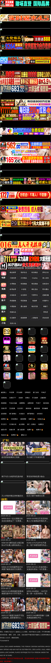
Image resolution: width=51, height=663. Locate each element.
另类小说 (13, 323)
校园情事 (24, 318)
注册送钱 (4, 398)
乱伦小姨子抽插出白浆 (36, 495)
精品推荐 (13, 272)
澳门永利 (36, 392)
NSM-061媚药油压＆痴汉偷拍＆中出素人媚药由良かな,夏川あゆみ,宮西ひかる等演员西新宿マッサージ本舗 (13, 546)
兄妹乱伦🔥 (5, 435)
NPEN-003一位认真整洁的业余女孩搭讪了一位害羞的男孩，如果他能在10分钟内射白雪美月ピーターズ (12, 521)
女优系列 (24, 295)
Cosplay (35, 278)
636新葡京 (14, 419)
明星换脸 (24, 301)
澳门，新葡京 (31, 424)
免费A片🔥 (39, 430)
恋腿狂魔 (45, 295)
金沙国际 (22, 424)
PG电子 (43, 392)
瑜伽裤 (34, 301)
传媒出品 (13, 312)
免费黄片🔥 (15, 435)
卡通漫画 (13, 306)
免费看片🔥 (5, 419)
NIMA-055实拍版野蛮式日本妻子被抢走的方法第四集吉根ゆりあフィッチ (12, 569)
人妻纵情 (35, 318)
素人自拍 (45, 278)
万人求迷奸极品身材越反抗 (12, 495)
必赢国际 (43, 398)
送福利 (21, 398)
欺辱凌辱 (13, 289)
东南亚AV (45, 284)
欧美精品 (35, 272)
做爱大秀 (4, 430)
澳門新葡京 (30, 414)
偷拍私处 (29, 408)
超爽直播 (30, 403)
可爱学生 (35, 295)
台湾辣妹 (13, 284)
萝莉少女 (45, 272)
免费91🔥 (30, 430)
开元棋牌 (19, 392)
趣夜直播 (37, 408)
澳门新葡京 (12, 414)
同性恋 (45, 312)
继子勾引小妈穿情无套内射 (12, 476)
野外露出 (45, 289)
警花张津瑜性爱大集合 (36, 476)
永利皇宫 (40, 414)
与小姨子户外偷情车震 (36, 457)
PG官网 (11, 392)
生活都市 (13, 318)
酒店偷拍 (46, 403)
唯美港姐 (35, 284)
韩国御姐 (24, 284)
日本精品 (24, 278)
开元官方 (4, 424)
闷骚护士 (45, 301)
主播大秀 (4, 408)
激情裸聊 (23, 419)
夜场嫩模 (45, 408)
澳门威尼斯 (21, 430)
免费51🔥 (32, 419)
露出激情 (24, 306)
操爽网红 (22, 403)
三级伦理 (13, 278)
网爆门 (45, 306)
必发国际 (4, 414)
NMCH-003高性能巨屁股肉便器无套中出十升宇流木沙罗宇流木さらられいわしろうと (12, 594)
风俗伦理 (45, 318)
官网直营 (28, 392)
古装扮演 (13, 295)
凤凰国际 (4, 403)
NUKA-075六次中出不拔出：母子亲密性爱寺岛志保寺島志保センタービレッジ (37, 544)
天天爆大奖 (12, 424)
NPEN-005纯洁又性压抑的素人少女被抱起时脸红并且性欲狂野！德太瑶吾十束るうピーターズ (37, 521)
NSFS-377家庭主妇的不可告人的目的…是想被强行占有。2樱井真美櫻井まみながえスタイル (13, 618)
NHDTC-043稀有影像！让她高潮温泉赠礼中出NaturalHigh (38, 617)
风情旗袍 (13, 301)
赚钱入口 (24, 435)
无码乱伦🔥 (41, 419)
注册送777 (12, 398)
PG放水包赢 (13, 403)
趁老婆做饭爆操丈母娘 (11, 457)
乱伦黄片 (20, 408)
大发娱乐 (22, 414)
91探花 (23, 289)
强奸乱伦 (24, 272)
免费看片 (41, 424)
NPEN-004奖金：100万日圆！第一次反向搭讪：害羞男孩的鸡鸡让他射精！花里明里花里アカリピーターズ (37, 594)
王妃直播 (12, 408)
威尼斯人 (4, 392)
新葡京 (27, 398)
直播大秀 (12, 430)
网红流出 (35, 289)
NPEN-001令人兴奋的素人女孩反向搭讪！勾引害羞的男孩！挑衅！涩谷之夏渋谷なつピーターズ (37, 570)
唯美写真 (35, 306)
